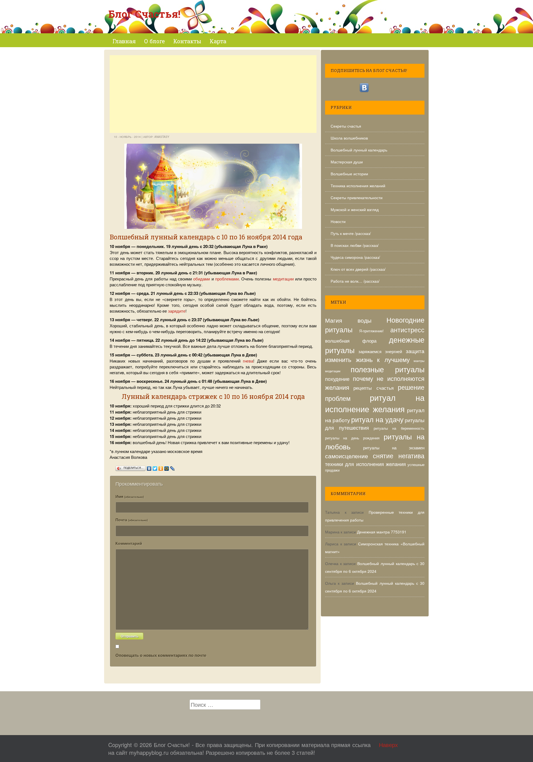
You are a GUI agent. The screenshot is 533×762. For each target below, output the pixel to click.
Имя (129, 496)
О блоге (154, 41)
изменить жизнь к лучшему (367, 359)
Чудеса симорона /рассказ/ (355, 257)
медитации (283, 279)
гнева (248, 361)
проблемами (227, 279)
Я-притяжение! (371, 330)
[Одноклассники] (161, 467)
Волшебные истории (349, 173)
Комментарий (128, 543)
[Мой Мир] (167, 467)
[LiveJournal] (172, 467)
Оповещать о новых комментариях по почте (160, 655)
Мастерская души (347, 161)
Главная (124, 41)
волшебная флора (350, 340)
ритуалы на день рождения (352, 438)
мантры (419, 361)
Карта (218, 41)
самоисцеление (346, 455)
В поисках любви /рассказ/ (355, 245)
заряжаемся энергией (380, 351)
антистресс (407, 329)
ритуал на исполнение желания (374, 402)
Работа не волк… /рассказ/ (355, 281)
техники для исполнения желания (365, 463)
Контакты (187, 41)
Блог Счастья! (144, 14)
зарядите (176, 311)
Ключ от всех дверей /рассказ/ (358, 269)
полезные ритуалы (387, 369)
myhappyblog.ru (149, 752)
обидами (201, 279)
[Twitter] (155, 467)
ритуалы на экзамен (393, 447)
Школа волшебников (349, 138)
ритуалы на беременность (399, 428)
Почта (131, 519)
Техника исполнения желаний (358, 185)
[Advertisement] (213, 94)
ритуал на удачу (377, 419)
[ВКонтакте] (149, 467)
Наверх (388, 745)
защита (415, 351)
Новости (338, 221)
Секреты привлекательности (357, 197)
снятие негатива (399, 455)
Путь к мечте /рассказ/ (351, 233)
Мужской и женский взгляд (355, 209)
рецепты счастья (373, 387)
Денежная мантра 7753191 (381, 532)
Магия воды (348, 320)
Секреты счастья (346, 126)
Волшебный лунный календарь (359, 150)
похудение (337, 378)
